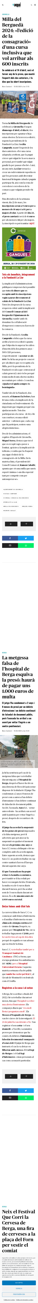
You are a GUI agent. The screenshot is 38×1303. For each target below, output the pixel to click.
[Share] (10, 538)
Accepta (19, 1283)
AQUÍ (31, 223)
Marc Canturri (7, 86)
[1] (11, 524)
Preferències (19, 1294)
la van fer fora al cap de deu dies (17, 937)
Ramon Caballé (10, 510)
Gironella (5, 14)
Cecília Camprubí (10, 493)
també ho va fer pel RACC (18, 974)
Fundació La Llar (10, 502)
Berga (4, 652)
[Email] (10, 545)
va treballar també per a (18, 953)
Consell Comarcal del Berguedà (16, 498)
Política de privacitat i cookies (24, 1299)
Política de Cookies (9, 1299)
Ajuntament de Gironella (13, 489)
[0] (27, 524)
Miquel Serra (28, 506)
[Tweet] (26, 538)
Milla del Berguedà (11, 506)
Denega (19, 1288)
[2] (11, 1076)
